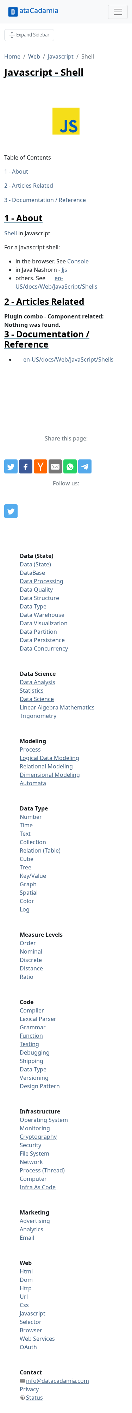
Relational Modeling (46, 766)
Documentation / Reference (49, 200)
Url (24, 1296)
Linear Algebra (39, 707)
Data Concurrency (44, 648)
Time (26, 825)
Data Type (33, 606)
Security (30, 1145)
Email (27, 1238)
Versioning (34, 1078)
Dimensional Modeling (50, 775)
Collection (33, 842)
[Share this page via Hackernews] (40, 466)
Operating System (44, 1120)
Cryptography (38, 1137)
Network (31, 1162)
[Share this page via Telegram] (85, 466)
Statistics (32, 690)
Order (28, 943)
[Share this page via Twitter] (11, 466)
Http (26, 1288)
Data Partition (38, 631)
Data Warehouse (42, 615)
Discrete (31, 960)
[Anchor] (47, 218)
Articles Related (32, 185)
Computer (33, 1179)
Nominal (31, 951)
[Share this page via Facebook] (25, 466)
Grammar (33, 1027)
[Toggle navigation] (118, 12)
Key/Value (33, 876)
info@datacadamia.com (57, 1381)
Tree (25, 867)
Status (34, 1397)
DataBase (32, 573)
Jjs (64, 270)
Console (78, 261)
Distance (31, 968)
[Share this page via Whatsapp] (70, 466)
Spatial (29, 892)
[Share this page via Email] (55, 466)
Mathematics (77, 707)
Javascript (61, 56)
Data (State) (35, 564)
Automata (33, 783)
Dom (26, 1280)
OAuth (28, 1347)
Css (24, 1305)
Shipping (31, 1061)
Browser (31, 1330)
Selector (31, 1322)
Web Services (37, 1339)
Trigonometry (38, 716)
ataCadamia (38, 10)
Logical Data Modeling (49, 758)
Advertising (35, 1221)
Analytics (31, 1229)
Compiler (32, 1010)
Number (31, 817)
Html (26, 1271)
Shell (10, 233)
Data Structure (39, 598)
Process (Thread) (42, 1170)
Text (25, 833)
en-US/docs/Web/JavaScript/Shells (68, 359)
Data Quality (36, 589)
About (20, 171)
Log (25, 909)
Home (12, 56)
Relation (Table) (40, 850)
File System (34, 1153)
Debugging (35, 1052)
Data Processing (41, 581)
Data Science (37, 699)
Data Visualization (44, 623)
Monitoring (35, 1128)
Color (27, 901)
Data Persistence (42, 640)
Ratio (26, 977)
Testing (29, 1044)
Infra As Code (38, 1187)
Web (34, 56)
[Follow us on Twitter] (11, 511)
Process (30, 749)
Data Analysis (37, 682)
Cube (26, 859)
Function (31, 1035)
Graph (28, 884)
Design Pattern (40, 1086)
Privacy (29, 1389)
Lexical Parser (38, 1019)
